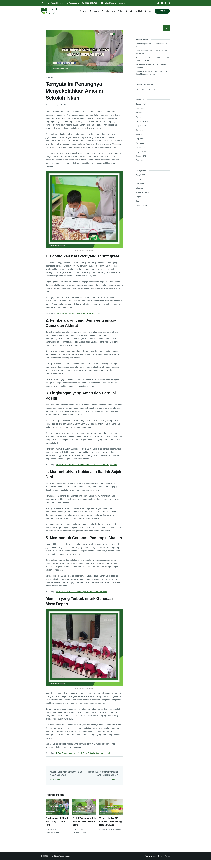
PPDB (162, 11)
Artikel (139, 11)
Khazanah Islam (142, 192)
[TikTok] (158, 3)
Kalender (130, 11)
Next (113, 780)
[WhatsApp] (169, 3)
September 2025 (142, 121)
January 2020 (141, 156)
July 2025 (140, 130)
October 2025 (141, 117)
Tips (57, 832)
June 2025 (140, 134)
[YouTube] (162, 3)
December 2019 (142, 160)
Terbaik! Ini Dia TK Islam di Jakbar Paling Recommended (110, 821)
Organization (141, 197)
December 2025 (142, 108)
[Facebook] (165, 3)
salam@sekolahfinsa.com (114, 3)
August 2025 (141, 126)
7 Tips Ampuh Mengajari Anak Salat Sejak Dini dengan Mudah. (83, 753)
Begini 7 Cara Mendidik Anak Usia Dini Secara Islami (84, 821)
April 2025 (140, 143)
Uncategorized (141, 205)
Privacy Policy (164, 856)
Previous (56, 780)
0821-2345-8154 (91, 3)
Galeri (120, 11)
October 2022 (141, 147)
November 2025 (142, 113)
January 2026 (141, 104)
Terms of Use (150, 856)
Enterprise (140, 184)
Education (140, 179)
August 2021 (141, 152)
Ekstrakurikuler (108, 11)
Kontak (148, 11)
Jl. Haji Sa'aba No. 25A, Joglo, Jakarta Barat (62, 3)
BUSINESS (140, 175)
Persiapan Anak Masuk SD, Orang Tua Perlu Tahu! (57, 821)
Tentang (93, 11)
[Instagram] (155, 3)
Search (166, 28)
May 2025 (140, 139)
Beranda (83, 11)
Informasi (49, 78)
